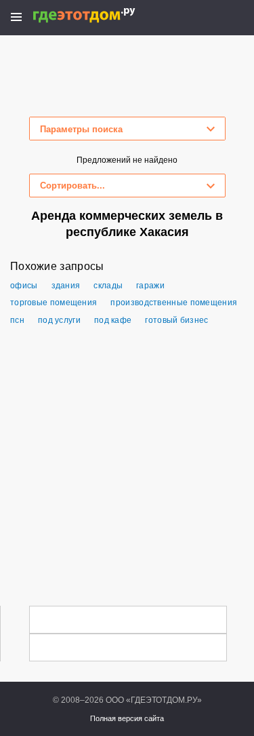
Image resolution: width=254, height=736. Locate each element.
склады (108, 285)
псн (17, 320)
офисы (24, 285)
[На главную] (99, 15)
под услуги (59, 320)
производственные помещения (173, 302)
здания (66, 285)
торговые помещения (53, 302)
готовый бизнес (176, 320)
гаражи (150, 285)
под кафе (112, 320)
